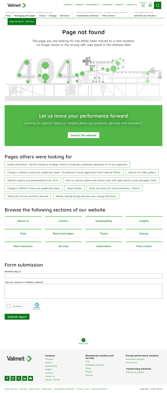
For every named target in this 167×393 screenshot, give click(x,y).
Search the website (83, 135)
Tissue (88, 368)
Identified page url (13, 271)
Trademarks (47, 389)
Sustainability (51, 366)
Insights (48, 369)
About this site (11, 389)
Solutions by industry (135, 372)
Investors (49, 373)
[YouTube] (30, 378)
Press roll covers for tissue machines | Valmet (114, 188)
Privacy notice (83, 389)
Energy (88, 372)
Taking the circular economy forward (27, 196)
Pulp (87, 361)
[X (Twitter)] (18, 378)
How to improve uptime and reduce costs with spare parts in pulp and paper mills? (111, 180)
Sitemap (23, 389)
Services (89, 375)
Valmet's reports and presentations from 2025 (32, 180)
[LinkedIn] (24, 378)
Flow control (131, 362)
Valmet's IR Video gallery (142, 172)
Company (49, 359)
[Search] (157, 5)
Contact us (50, 376)
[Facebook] (7, 378)
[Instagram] (13, 378)
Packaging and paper (94, 365)
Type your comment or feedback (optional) (24, 282)
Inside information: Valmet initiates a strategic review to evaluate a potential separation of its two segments (67, 164)
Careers (48, 362)
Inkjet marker (74, 188)
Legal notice (34, 389)
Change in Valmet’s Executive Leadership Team (33, 188)
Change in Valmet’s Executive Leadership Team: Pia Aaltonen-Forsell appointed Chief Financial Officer (64, 172)
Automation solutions (135, 359)
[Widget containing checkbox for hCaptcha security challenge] (23, 306)
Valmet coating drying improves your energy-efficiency (86, 196)
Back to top (83, 343)
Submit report (17, 316)
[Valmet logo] (17, 5)
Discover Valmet (52, 379)
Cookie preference (99, 389)
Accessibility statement (64, 389)
